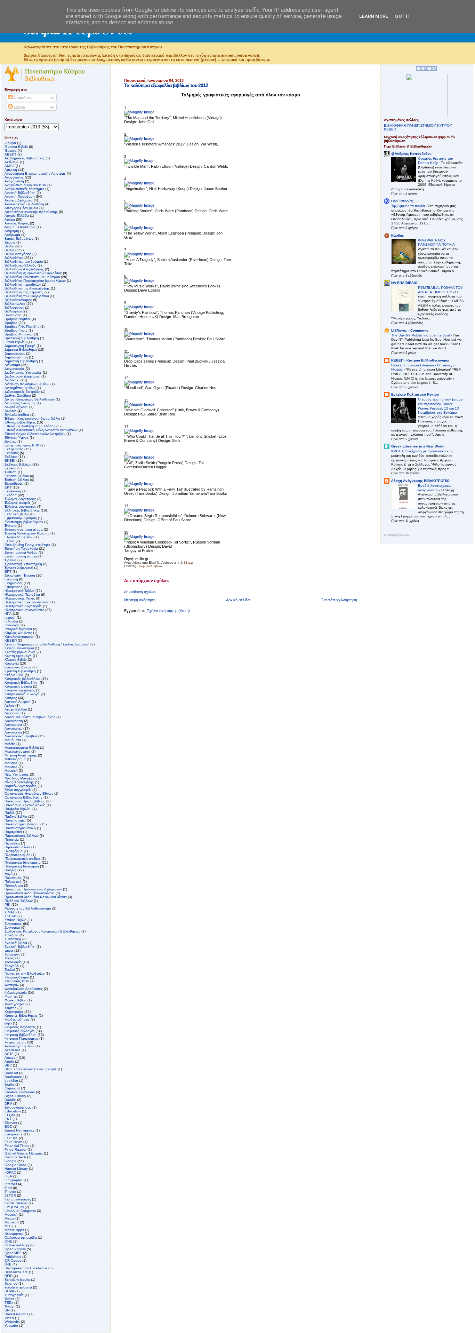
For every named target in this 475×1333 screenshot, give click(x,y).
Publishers (13, 1257)
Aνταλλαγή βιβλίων (19, 1046)
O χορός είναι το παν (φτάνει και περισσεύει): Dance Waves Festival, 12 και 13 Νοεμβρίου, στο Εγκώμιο (440, 405)
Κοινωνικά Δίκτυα (18, 667)
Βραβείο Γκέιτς (16, 330)
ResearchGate (16, 1272)
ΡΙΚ (7, 904)
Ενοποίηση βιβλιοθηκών (24, 522)
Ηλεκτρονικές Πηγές (20, 598)
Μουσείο (11, 767)
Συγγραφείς (13, 924)
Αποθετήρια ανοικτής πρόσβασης (31, 212)
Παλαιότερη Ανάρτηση (339, 600)
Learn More (373, 16)
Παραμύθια (13, 832)
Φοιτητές (11, 996)
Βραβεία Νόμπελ (18, 319)
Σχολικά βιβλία (16, 943)
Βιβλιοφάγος (14, 307)
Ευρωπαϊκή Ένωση (20, 575)
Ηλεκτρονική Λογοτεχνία (23, 606)
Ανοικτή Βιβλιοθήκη (20, 193)
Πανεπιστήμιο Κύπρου (22, 824)
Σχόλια (19, 107)
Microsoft (12, 1222)
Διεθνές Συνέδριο (18, 395)
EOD (8, 1126)
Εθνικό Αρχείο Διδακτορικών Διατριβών (35, 434)
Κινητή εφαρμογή (18, 656)
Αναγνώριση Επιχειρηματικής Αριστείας (35, 173)
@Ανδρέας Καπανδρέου (411, 154)
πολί (8, 874)
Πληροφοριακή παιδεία (22, 858)
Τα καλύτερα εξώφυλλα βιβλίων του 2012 (166, 85)
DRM (8, 1103)
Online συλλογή (17, 1245)
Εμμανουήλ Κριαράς (21, 518)
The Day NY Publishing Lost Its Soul (421, 335)
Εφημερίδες (14, 583)
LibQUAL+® (14, 1207)
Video (9, 1318)
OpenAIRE (13, 1253)
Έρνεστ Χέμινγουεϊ (19, 568)
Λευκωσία (12, 713)
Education (13, 1111)
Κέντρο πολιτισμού (19, 648)
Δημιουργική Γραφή (20, 346)
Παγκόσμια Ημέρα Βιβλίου (25, 801)
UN (7, 1310)
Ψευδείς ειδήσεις (17, 1019)
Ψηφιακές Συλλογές (19, 1031)
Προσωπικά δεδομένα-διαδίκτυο (30, 893)
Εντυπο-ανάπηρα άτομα (24, 529)
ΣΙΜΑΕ (10, 912)
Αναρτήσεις (22, 98)
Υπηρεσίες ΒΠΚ (17, 981)
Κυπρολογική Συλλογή (22, 694)
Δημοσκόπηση (16, 357)
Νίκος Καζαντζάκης (19, 782)
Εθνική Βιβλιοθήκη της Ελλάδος (30, 426)
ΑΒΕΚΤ (10, 154)
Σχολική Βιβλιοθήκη (20, 947)
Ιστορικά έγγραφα (18, 629)
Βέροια (10, 242)
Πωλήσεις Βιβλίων (19, 901)
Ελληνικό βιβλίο (17, 514)
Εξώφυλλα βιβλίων (150, 566)
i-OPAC (10, 1172)
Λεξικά (9, 705)
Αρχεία (10, 219)
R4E (8, 1264)
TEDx (9, 1302)
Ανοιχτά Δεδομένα (19, 200)
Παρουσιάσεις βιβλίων (22, 836)
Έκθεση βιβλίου (17, 480)
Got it (403, 16)
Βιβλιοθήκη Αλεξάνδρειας (24, 269)
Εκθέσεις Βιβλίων (18, 464)
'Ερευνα (11, 150)
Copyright (12, 1088)
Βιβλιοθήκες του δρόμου (24, 261)
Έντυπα (11, 525)
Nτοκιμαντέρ (14, 1234)
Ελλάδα (11, 495)
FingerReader (15, 1149)
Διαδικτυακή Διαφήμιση (22, 376)
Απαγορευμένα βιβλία (21, 208)
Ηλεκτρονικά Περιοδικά (22, 594)
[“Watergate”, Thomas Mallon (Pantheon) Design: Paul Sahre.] (139, 333)
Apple (9, 1061)
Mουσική (11, 1214)
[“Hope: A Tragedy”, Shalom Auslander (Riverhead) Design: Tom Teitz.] (139, 254)
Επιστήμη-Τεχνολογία (21, 548)
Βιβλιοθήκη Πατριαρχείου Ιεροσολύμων (35, 281)
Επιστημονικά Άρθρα (21, 552)
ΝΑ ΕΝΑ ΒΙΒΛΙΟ (404, 283)
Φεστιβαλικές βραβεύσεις (24, 989)
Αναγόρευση (14, 181)
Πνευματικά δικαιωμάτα (23, 862)
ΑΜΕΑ (10, 166)
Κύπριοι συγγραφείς (20, 690)
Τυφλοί (10, 969)
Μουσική (11, 770)
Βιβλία (9, 246)
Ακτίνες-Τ (12, 162)
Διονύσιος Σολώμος (20, 403)
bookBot (11, 1080)
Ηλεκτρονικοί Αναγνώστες (24, 610)
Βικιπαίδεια (13, 315)
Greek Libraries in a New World (417, 446)
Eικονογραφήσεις (18, 1107)
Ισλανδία (11, 621)
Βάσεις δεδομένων (19, 238)
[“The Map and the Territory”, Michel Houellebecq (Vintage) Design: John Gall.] (139, 112)
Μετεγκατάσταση (17, 751)
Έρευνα (10, 560)
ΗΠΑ (8, 614)
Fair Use (11, 1138)
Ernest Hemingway (19, 1130)
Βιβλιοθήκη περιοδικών (23, 284)
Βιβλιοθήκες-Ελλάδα (21, 265)
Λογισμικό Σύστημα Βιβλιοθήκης (30, 717)
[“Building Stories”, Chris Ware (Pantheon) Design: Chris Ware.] (139, 205)
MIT (7, 1226)
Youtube (11, 1325)
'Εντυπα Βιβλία (16, 147)
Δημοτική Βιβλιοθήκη (21, 361)
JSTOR (10, 1195)
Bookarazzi (13, 1077)
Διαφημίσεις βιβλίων (20, 388)
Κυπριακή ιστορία (18, 686)
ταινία (9, 950)
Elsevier (11, 1123)
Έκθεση (11, 472)
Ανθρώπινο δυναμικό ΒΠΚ (25, 185)
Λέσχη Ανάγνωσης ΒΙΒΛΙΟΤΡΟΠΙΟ (420, 481)
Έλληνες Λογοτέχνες (20, 499)
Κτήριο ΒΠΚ (14, 675)
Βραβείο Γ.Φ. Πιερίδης (22, 326)
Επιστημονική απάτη (21, 556)
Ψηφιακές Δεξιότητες (20, 1027)
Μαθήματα (13, 740)
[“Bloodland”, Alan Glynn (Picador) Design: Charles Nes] (139, 382)
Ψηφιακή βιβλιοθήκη (21, 1035)
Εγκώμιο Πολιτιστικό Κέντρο (415, 394)
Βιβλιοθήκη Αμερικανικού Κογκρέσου (33, 273)
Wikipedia (12, 1322)
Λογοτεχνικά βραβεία (21, 736)
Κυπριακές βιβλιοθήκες (22, 679)
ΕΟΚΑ (10, 541)
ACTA (9, 1054)
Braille (9, 1084)
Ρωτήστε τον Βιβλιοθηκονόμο (28, 908)
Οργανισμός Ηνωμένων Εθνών (29, 793)
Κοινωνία (12, 663)
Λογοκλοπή (14, 721)
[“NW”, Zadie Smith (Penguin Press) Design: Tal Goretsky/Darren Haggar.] (139, 457)
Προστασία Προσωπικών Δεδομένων (33, 889)
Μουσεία (11, 763)
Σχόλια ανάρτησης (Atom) (168, 611)
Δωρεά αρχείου (16, 407)
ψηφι (8, 1023)
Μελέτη (10, 744)
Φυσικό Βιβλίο (15, 1000)
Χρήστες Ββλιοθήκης (21, 1015)
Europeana (14, 1134)
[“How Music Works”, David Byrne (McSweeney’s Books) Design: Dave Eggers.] (139, 280)
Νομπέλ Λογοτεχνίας (21, 786)
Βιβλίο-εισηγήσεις (18, 254)
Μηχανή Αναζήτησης (21, 755)
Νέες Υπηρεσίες (17, 774)
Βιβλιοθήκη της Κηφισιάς (24, 292)
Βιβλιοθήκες (14, 258)
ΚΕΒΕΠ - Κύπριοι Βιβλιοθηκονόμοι (420, 360)
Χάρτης (10, 1008)
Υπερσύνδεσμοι (17, 977)
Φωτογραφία (14, 1004)
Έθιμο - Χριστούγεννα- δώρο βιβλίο (32, 418)
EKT (8, 1119)
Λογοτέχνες (13, 728)
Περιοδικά (12, 843)
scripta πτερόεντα (18, 1287)
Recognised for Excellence (26, 1268)
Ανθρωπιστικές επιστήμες (24, 189)
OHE (8, 1241)
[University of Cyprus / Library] (427, 116)
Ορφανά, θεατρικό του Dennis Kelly (435, 161)
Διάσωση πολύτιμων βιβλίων (27, 384)
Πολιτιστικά (13, 881)
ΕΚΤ (8, 487)
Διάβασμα (12, 365)
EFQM (10, 1115)
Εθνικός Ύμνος (17, 437)
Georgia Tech (15, 1157)
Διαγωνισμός (15, 369)
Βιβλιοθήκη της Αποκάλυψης (27, 288)
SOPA (9, 1291)
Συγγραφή (12, 927)
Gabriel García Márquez (24, 1153)
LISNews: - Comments (409, 330)
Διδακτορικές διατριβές (22, 392)
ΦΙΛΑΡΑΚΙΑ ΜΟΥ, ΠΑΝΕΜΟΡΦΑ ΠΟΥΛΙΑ (437, 242)
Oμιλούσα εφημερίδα (21, 1237)
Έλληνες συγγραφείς (20, 506)
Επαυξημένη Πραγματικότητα (27, 545)
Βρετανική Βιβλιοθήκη (22, 338)
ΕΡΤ (8, 571)
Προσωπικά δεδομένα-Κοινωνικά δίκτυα (36, 897)
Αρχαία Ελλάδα (17, 215)
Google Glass (15, 1165)
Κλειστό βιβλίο (16, 659)
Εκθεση (10, 468)
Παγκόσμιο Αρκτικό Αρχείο (25, 805)
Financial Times (17, 1146)
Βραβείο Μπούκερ (19, 334)
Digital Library (15, 1096)
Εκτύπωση (13, 491)
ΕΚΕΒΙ (10, 460)
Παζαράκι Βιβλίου (18, 809)
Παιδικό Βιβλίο (16, 816)
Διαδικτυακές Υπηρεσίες (23, 372)
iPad (8, 1188)
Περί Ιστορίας (402, 201)
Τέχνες (9, 958)
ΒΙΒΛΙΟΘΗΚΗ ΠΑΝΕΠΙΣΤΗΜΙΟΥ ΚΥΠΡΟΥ (418, 125)
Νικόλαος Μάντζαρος (21, 778)
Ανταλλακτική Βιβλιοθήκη (24, 204)
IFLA (8, 1176)
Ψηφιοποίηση (15, 1042)
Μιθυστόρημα (15, 759)
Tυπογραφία (14, 1295)
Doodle (10, 1100)
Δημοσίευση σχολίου (140, 592)
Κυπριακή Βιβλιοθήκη (22, 682)
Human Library (16, 1169)
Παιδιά (10, 813)
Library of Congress (20, 1211)
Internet (11, 1184)
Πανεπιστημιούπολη (20, 828)
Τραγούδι (12, 966)
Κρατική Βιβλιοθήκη (20, 671)
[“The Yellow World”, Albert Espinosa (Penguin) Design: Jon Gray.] (139, 227)
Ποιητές (10, 870)
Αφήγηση (12, 231)
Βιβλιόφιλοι (13, 311)
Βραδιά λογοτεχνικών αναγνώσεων (434, 488)
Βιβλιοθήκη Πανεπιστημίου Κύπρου (32, 277)
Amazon (11, 1058)
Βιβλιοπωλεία (15, 304)
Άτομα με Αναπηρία (20, 227)
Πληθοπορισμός (17, 855)
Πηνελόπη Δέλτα (17, 847)
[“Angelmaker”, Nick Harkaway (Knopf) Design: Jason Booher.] (139, 183)
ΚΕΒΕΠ (11, 640)
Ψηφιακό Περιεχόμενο (21, 1038)
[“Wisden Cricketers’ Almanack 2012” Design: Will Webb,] (139, 138)
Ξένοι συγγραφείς (18, 790)
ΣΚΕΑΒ (10, 916)
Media (9, 1218)
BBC (8, 1065)
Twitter (10, 1306)
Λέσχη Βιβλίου (16, 709)
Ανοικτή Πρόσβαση (20, 196)
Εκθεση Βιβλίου (17, 476)
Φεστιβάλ (12, 985)
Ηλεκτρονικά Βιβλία (19, 591)
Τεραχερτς (12, 954)
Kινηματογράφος (18, 1199)
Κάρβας (397, 235)
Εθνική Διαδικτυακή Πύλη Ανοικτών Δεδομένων (41, 430)
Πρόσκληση (14, 885)
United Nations (16, 1314)
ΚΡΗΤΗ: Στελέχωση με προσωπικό (419, 451)
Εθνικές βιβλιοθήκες (20, 422)
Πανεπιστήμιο (15, 820)
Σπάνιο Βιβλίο (15, 920)
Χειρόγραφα (14, 1012)
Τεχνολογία (13, 962)
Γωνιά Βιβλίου (15, 342)
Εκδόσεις (12, 453)
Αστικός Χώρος (17, 223)
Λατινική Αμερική (18, 702)
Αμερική (11, 170)
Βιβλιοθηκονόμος (18, 300)
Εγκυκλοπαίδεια (17, 414)
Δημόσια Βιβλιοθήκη (21, 349)
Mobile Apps (14, 1230)
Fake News (13, 1142)
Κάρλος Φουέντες (18, 633)
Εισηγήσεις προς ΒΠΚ (22, 445)
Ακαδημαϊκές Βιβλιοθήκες (25, 158)
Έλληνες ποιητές (18, 503)
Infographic (14, 1180)
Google (10, 1161)
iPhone (10, 1191)
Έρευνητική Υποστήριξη (23, 564)
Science (11, 1283)
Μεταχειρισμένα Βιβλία (22, 747)
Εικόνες (10, 441)
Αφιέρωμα (12, 235)
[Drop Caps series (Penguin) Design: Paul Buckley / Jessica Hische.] (139, 356)
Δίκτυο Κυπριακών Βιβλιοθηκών (30, 399)
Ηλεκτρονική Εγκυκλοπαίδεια (27, 602)
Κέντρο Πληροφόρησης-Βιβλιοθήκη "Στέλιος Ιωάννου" (47, 644)
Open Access (15, 1249)
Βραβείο (11, 323)
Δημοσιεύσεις (15, 353)
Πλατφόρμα (14, 851)
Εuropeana (14, 587)
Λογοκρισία (13, 725)
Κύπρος (11, 698)
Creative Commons (20, 1092)
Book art (11, 1073)
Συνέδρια (11, 935)
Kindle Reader (16, 1203)
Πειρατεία (12, 839)
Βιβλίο (9, 250)
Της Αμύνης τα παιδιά (408, 206)
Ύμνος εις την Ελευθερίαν (25, 973)
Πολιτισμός (13, 878)
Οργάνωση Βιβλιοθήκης (23, 797)
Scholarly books (17, 1280)
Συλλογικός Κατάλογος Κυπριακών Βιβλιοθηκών (42, 931)
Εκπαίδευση (14, 483)
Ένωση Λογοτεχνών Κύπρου (27, 533)
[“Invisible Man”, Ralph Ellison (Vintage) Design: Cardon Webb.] (139, 161)
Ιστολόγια (12, 625)
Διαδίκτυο (12, 380)
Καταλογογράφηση (19, 636)
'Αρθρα (10, 143)
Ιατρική (10, 617)
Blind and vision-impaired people (31, 1069)
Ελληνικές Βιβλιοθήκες (22, 510)
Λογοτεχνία (13, 732)
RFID (9, 1276)
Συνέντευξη (13, 939)
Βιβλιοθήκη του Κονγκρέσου (27, 296)
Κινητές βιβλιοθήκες (20, 652)
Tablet (9, 1299)
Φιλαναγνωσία (16, 992)
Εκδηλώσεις (14, 449)
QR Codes (13, 1260)
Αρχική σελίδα (238, 600)
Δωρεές (10, 411)
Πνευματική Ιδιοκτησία (22, 866)
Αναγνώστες (14, 177)
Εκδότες (11, 457)
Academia (13, 1050)
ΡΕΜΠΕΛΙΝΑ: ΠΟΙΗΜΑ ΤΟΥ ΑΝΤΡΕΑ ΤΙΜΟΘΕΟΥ (440, 290)
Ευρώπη (11, 579)
